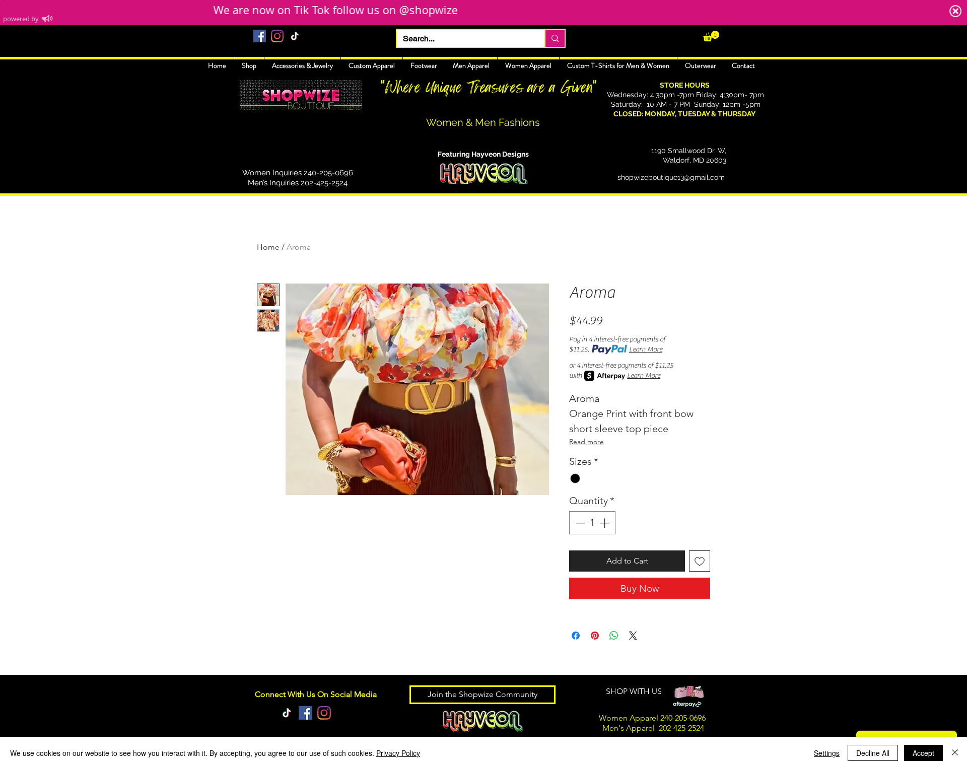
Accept (923, 753)
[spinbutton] (592, 523)
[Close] (955, 753)
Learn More (645, 349)
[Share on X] (633, 636)
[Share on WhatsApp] (614, 636)
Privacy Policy (398, 753)
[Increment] (605, 523)
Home (268, 247)
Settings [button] (827, 753)
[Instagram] (277, 36)
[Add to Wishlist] (699, 561)
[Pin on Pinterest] (595, 636)
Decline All (872, 753)
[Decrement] (579, 523)
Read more (586, 441)
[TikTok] (295, 36)
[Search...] (554, 38)
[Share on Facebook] (576, 636)
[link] (711, 36)
